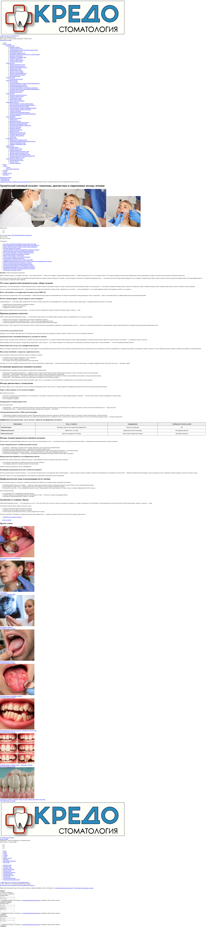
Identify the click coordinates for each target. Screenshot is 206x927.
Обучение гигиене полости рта (18, 95)
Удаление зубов (10, 77)
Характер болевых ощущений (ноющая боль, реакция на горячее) (21, 249)
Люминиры (13, 137)
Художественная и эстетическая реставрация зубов (24, 50)
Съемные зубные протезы (17, 135)
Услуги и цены (7, 44)
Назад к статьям (6, 520)
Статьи (5, 171)
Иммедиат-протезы (15, 128)
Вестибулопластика (15, 76)
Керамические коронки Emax (18, 132)
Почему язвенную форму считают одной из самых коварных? (20, 247)
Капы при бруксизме (15, 127)
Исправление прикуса (12, 102)
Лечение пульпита (15, 47)
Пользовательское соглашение (8, 885)
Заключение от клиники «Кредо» (12, 270)
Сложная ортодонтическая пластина (20, 112)
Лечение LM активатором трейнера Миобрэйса (23, 114)
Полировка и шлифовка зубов (18, 57)
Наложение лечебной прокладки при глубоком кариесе (25, 54)
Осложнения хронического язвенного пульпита (16, 254)
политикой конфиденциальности (64, 888)
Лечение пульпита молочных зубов (19, 151)
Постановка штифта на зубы (17, 53)
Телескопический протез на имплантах (20, 125)
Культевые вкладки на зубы (17, 134)
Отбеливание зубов (11, 138)
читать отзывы (4, 839)
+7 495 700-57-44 (14, 35)
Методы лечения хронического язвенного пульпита (17, 262)
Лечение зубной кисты (16, 58)
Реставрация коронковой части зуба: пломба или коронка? (19, 267)
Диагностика (10, 145)
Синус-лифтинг (14, 82)
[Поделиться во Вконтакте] (4, 231)
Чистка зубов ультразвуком (17, 100)
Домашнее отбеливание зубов (18, 144)
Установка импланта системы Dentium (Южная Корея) (24, 89)
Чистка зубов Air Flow (16, 99)
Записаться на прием (5, 40)
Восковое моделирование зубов (18, 124)
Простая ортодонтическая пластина (19, 106)
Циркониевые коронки (16, 129)
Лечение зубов (10, 45)
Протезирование (11, 116)
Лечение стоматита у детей (17, 157)
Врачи (5, 164)
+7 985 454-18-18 (4, 35)
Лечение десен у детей (16, 148)
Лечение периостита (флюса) (18, 74)
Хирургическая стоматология (14, 158)
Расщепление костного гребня (18, 85)
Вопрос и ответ (7, 173)
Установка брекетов (15, 115)
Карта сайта (6, 862)
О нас (4, 43)
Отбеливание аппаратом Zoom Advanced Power (23, 141)
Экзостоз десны (14, 161)
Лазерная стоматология (16, 56)
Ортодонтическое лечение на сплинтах (20, 109)
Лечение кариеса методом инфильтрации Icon (22, 156)
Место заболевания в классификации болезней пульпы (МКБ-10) (21, 245)
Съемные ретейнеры (15, 111)
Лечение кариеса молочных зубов (19, 153)
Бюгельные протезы (15, 121)
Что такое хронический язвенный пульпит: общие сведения (19, 244)
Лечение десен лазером (16, 70)
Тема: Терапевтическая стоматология (21, 235)
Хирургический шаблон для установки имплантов (23, 87)
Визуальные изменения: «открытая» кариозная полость (18, 252)
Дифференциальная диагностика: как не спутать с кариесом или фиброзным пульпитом (27, 261)
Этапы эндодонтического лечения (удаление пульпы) (18, 264)
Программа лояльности (12, 169)
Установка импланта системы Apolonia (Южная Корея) (25, 83)
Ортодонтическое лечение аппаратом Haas (21, 103)
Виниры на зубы (14, 131)
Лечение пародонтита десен (17, 64)
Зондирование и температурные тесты (13, 258)
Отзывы (5, 170)
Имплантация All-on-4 (16, 92)
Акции (5, 166)
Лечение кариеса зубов (16, 61)
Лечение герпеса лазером (16, 72)
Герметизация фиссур (15, 150)
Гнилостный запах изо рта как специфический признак (18, 251)
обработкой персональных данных (83, 888)
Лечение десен (10, 63)
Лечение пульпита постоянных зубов (20, 154)
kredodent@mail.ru (24, 882)
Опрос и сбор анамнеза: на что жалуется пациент (16, 257)
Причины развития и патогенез (12, 248)
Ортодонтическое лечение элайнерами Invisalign (23, 108)
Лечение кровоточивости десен (18, 67)
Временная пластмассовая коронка (19, 122)
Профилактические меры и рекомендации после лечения (19, 268)
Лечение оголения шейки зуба (18, 73)
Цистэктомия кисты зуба (16, 160)
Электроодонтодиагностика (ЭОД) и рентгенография (18, 260)
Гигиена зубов (10, 93)
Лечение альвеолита (15, 163)
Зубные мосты (14, 119)
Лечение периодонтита (16, 48)
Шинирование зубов (15, 69)
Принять (3, 891)
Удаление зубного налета (16, 60)
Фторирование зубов (15, 98)
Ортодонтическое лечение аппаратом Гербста (22, 105)
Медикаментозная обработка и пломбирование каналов (18, 265)
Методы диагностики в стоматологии (13, 255)
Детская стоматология (12, 147)
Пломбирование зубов (16, 51)
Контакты (6, 174)
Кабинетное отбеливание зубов (18, 140)
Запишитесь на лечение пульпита (12, 517)
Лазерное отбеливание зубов (17, 143)
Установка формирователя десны (19, 86)
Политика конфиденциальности (26, 885)
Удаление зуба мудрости (16, 79)
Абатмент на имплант (16, 118)
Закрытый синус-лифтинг (17, 90)
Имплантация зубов (11, 80)
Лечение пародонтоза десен (17, 66)
